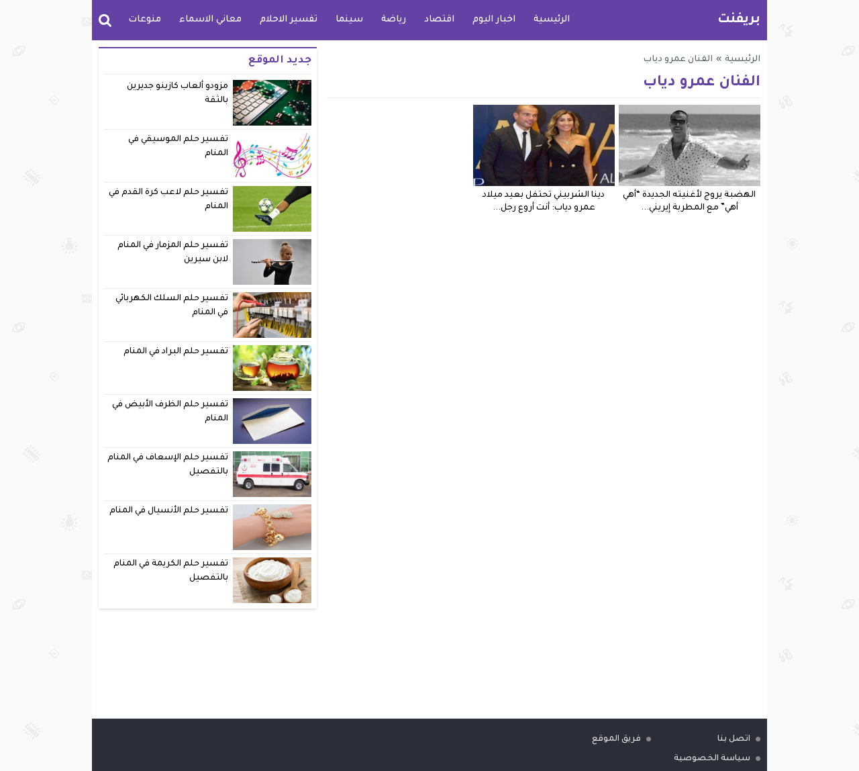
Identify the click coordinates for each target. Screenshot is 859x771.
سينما (349, 20)
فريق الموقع (616, 739)
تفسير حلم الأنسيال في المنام (169, 511)
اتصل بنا (733, 739)
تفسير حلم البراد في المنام (176, 352)
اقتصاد (439, 20)
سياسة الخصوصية (712, 759)
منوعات (144, 20)
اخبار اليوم (493, 20)
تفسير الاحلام (288, 20)
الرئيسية (552, 20)
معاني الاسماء (210, 20)
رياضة (393, 20)
